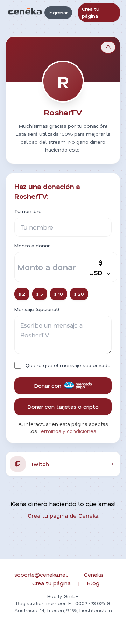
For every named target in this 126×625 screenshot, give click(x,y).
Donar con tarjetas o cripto (63, 406)
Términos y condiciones (67, 431)
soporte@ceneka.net (41, 574)
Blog (93, 583)
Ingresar (58, 12)
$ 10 (58, 293)
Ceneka (93, 574)
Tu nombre (28, 211)
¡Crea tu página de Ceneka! (63, 515)
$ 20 (79, 293)
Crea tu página (90, 12)
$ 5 (39, 293)
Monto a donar (32, 245)
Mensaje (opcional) (36, 309)
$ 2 (22, 293)
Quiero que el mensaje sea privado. (69, 365)
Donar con (47, 385)
